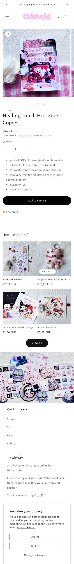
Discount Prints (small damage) (18, 327)
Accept (35, 536)
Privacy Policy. (26, 527)
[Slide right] (45, 104)
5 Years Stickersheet (12, 279)
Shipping (27, 135)
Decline (35, 546)
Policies (11, 443)
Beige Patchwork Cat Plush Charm (53, 279)
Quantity (7, 141)
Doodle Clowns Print (47, 327)
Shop (10, 427)
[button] (7, 16)
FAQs (10, 435)
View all (37, 342)
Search (11, 419)
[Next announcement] (67, 5)
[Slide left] (29, 104)
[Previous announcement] (7, 5)
